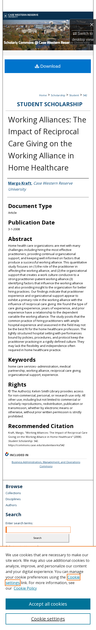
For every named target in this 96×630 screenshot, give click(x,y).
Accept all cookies (48, 604)
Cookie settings (48, 619)
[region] (48, 588)
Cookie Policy (25, 588)
